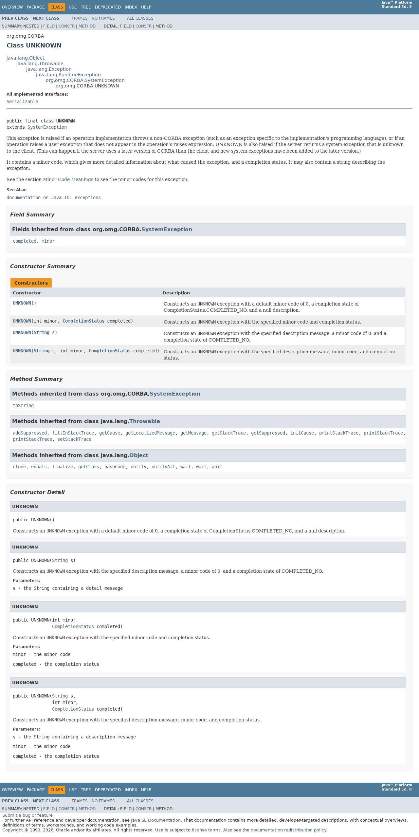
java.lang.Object (25, 58)
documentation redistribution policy (288, 830)
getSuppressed (268, 433)
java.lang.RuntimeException (68, 74)
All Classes (140, 18)
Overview (12, 7)
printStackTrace (338, 433)
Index (131, 7)
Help (146, 7)
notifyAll (163, 466)
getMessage (193, 433)
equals (39, 466)
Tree (86, 7)
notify (138, 466)
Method (87, 26)
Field (49, 26)
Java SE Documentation (156, 820)
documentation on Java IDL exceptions (54, 197)
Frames (80, 18)
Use (73, 7)
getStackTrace (229, 433)
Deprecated (108, 7)
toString (23, 405)
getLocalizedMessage (150, 433)
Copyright (12, 830)
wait (185, 466)
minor (48, 241)
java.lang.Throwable (40, 63)
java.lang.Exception (49, 69)
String (41, 332)
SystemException (47, 127)
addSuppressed (30, 433)
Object (138, 455)
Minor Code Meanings (68, 179)
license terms (206, 830)
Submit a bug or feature (27, 815)
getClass (88, 466)
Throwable (144, 421)
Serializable (22, 101)
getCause (109, 433)
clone (19, 466)
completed (24, 241)
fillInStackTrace (73, 433)
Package (36, 7)
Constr (67, 26)
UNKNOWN (22, 303)
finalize (62, 466)
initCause (302, 433)
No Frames (103, 18)
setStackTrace (74, 439)
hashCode (114, 466)
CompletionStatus (83, 321)
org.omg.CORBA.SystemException (85, 80)
